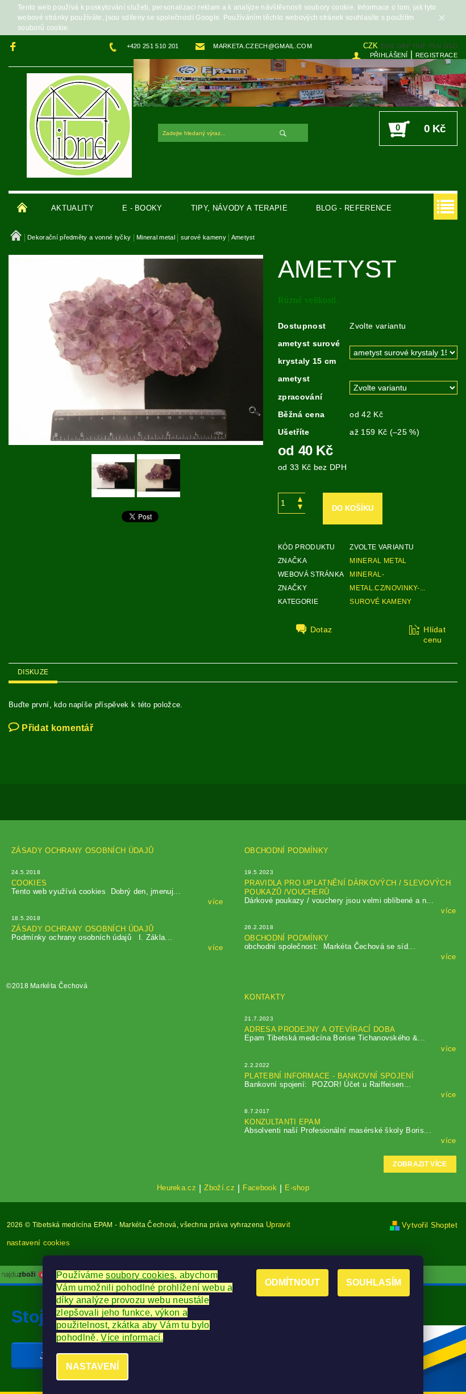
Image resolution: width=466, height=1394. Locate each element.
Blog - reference (354, 208)
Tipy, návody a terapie (239, 208)
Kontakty (265, 997)
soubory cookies (140, 1275)
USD (450, 46)
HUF (419, 46)
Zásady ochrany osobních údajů (82, 850)
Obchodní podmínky (286, 850)
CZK (370, 45)
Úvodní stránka (23, 208)
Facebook (260, 1188)
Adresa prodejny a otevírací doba (319, 1029)
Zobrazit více (420, 1164)
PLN (435, 46)
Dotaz (321, 629)
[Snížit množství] (300, 508)
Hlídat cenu (434, 634)
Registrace (436, 55)
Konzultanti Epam (282, 1122)
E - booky (142, 208)
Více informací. (132, 1337)
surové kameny (380, 602)
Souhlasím (373, 1282)
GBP (403, 46)
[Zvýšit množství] (300, 498)
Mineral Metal (377, 561)
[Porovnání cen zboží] (25, 1274)
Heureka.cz (176, 1188)
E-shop (297, 1188)
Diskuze (33, 672)
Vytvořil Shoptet (429, 1225)
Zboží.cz (219, 1188)
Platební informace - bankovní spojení (329, 1076)
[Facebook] (14, 46)
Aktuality (72, 208)
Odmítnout (292, 1282)
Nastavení (92, 1366)
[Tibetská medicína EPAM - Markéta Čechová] (79, 125)
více (215, 901)
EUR (387, 46)
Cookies (29, 883)
